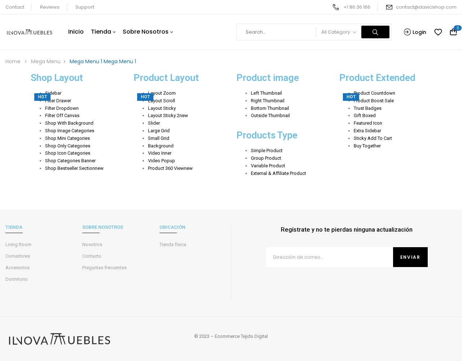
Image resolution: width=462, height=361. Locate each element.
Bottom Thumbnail (270, 108)
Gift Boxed (365, 115)
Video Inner (159, 153)
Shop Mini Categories (67, 138)
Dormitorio (16, 279)
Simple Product (267, 150)
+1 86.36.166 (357, 7)
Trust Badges (368, 108)
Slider (154, 123)
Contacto (91, 256)
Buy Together (367, 146)
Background (161, 146)
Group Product (266, 158)
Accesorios (17, 267)
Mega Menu (46, 61)
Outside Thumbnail (270, 115)
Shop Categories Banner (70, 160)
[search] (375, 32)
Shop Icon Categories (67, 153)
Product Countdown (374, 93)
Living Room (18, 244)
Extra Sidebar (367, 130)
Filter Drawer (58, 100)
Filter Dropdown (62, 108)
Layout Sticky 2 (168, 115)
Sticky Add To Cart (373, 138)
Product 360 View (170, 168)
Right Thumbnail (267, 100)
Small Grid (158, 138)
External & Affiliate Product (278, 173)
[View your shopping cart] (453, 32)
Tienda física (173, 244)
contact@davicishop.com (426, 7)
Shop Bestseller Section (74, 168)
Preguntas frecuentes (104, 267)
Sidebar (53, 93)
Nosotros (92, 244)
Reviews (50, 7)
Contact (14, 7)
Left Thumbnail (266, 93)
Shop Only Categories (67, 146)
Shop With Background (69, 123)
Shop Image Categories (69, 130)
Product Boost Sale (374, 100)
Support (84, 7)
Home (13, 61)
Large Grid (159, 130)
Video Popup (161, 160)
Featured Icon (368, 123)
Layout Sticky (162, 108)
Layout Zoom (162, 93)
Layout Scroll (161, 100)
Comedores (17, 256)
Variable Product (268, 165)
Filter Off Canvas (62, 115)
